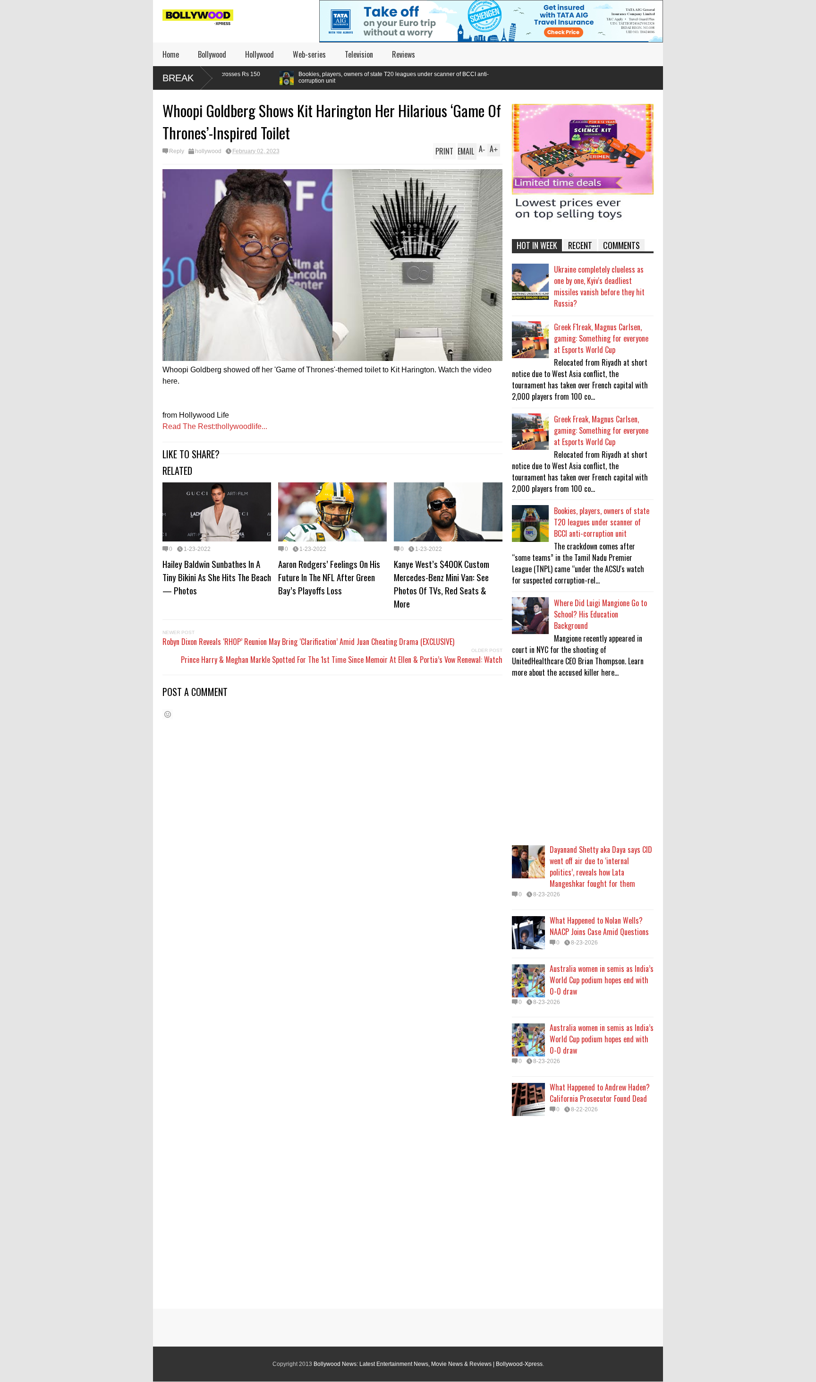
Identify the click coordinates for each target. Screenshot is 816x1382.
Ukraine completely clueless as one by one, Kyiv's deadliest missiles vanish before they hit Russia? (599, 286)
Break (178, 78)
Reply (176, 151)
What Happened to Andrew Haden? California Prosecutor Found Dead (600, 1093)
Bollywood (212, 54)
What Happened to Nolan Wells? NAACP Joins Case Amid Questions (599, 926)
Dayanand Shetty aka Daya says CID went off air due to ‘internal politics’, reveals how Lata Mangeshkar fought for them (601, 866)
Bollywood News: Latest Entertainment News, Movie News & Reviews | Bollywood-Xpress (428, 1364)
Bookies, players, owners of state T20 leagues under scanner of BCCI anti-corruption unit (305, 77)
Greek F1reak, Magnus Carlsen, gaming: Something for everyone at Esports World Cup (601, 338)
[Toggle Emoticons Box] (167, 714)
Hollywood (259, 54)
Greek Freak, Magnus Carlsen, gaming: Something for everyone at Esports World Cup (601, 430)
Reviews (403, 54)
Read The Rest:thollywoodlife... (214, 426)
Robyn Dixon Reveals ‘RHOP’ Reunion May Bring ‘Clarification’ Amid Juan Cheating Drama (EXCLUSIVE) (308, 641)
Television (359, 54)
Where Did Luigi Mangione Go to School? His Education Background (600, 614)
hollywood (208, 151)
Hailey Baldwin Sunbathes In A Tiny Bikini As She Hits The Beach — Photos (216, 577)
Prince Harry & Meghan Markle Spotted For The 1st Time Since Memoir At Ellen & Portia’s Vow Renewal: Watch (341, 659)
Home (170, 54)
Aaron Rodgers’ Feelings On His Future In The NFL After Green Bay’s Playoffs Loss (329, 577)
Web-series (309, 54)
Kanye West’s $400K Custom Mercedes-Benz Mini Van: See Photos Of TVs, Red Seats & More (441, 583)
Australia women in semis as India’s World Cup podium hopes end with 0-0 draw (602, 980)
